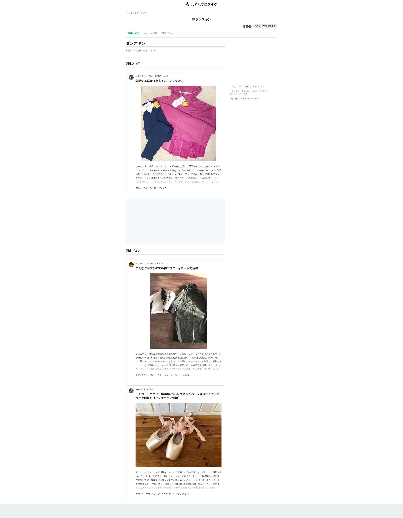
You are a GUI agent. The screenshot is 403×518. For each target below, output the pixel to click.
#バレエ (140, 493)
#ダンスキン (142, 187)
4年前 (165, 76)
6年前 (151, 389)
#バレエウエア (152, 493)
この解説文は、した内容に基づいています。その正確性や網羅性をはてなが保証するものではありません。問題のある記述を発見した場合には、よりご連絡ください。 (141, 51)
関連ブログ (167, 33)
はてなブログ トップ (137, 13)
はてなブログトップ (238, 94)
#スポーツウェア (158, 187)
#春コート (188, 375)
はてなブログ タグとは (239, 91)
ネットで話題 (150, 33)
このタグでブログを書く (265, 26)
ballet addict (141, 389)
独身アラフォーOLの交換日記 (148, 76)
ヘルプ (254, 91)
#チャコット (168, 493)
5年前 (161, 263)
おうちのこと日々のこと (146, 263)
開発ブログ (263, 91)
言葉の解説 (133, 33)
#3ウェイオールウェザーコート (165, 375)
